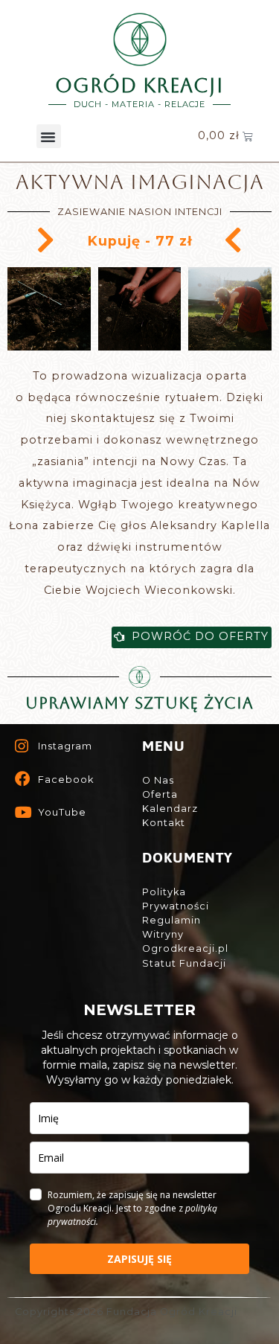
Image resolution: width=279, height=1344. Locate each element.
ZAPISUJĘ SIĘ (139, 1259)
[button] (48, 136)
